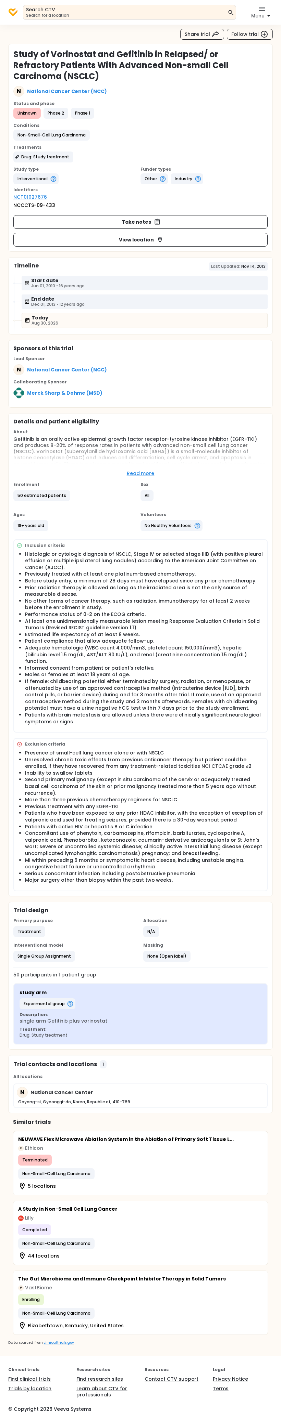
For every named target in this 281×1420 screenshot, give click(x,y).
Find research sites (99, 1379)
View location (136, 239)
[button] (51, 135)
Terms (221, 1388)
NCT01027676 (30, 197)
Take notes (136, 222)
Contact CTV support (171, 1379)
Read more (141, 473)
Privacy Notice (230, 1379)
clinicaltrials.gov (59, 1342)
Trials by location (29, 1388)
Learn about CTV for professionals (101, 1391)
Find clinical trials (29, 1379)
